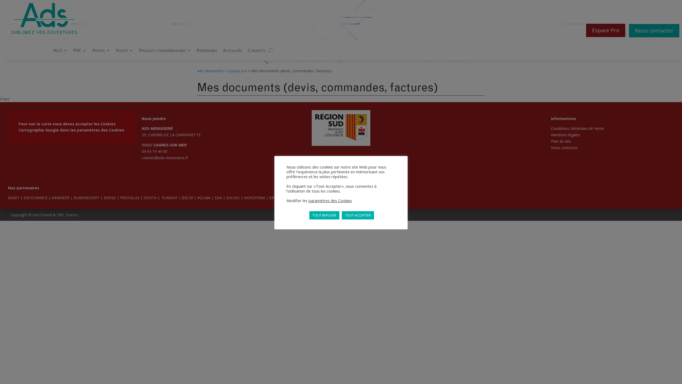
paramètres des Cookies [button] (330, 200)
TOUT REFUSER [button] (324, 215)
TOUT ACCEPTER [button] (358, 215)
